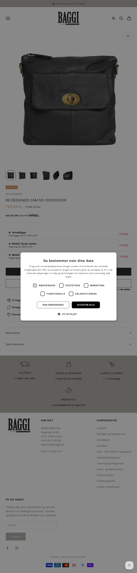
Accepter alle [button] (86, 304)
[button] (68, 314)
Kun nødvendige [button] (53, 304)
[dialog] (68, 286)
